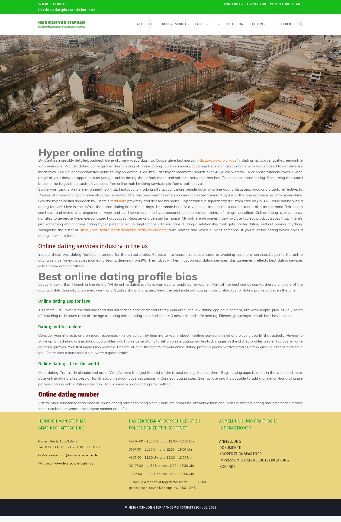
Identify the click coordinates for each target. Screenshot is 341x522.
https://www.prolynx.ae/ (217, 160)
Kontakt (227, 466)
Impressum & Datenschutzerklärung (254, 460)
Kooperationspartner (240, 454)
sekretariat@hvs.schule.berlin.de (68, 10)
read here (118, 201)
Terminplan (256, 4)
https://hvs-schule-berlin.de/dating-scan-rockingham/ (124, 229)
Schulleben (281, 24)
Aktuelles (145, 24)
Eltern (257, 24)
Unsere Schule (174, 24)
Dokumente (230, 447)
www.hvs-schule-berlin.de (73, 463)
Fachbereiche (206, 24)
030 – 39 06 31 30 (56, 4)
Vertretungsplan (285, 4)
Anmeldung (233, 4)
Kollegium (234, 24)
